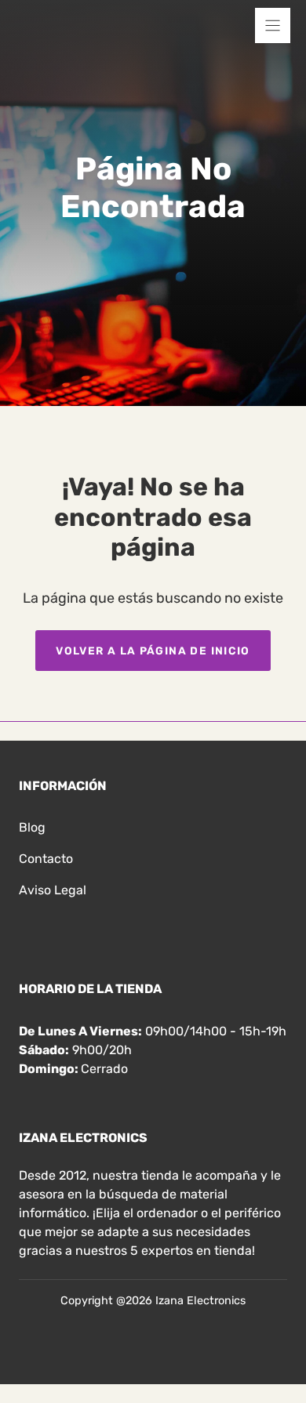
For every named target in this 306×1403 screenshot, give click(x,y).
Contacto (46, 858)
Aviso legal (52, 890)
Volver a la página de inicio (153, 650)
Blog (32, 827)
